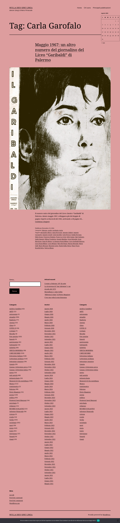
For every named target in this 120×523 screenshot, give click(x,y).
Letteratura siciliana (16, 359)
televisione (13, 434)
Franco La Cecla (61, 237)
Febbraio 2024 (49, 392)
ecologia (12, 331)
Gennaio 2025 (49, 362)
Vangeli (12, 436)
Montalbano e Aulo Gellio (53, 292)
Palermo (44, 230)
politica (12, 398)
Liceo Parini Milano (41, 244)
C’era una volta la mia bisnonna (55, 297)
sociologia (55, 230)
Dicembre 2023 (49, 398)
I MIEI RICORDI (14, 353)
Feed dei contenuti (15, 498)
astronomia (13, 314)
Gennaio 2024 (49, 395)
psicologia (12, 403)
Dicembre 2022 (49, 431)
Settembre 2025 (49, 339)
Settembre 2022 (49, 439)
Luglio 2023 (48, 411)
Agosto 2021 (48, 475)
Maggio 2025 (48, 350)
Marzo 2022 (48, 456)
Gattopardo (13, 345)
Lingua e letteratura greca (18, 367)
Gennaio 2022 (49, 461)
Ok (98, 520)
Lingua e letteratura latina (18, 370)
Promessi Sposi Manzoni (17, 400)
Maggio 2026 (48, 317)
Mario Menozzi (43, 246)
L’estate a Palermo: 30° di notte (55, 284)
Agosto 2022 (48, 442)
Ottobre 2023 (48, 403)
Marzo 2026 (48, 323)
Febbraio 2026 (49, 325)
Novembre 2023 (50, 400)
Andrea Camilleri (15, 309)
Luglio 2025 (48, 345)
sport (11, 425)
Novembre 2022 (50, 434)
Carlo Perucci (66, 235)
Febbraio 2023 (49, 425)
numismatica (14, 386)
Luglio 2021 (48, 478)
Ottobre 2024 (48, 370)
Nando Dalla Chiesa (65, 246)
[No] (118, 520)
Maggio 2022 (48, 450)
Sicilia (11, 420)
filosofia (12, 334)
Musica (11, 384)
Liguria (11, 364)
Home (79, 8)
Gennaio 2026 (49, 328)
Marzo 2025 (48, 356)
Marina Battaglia (73, 244)
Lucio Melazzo (52, 244)
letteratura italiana (16, 356)
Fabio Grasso (39, 237)
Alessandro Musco (46, 232)
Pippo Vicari (75, 246)
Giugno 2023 (48, 414)
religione (12, 406)
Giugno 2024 (48, 381)
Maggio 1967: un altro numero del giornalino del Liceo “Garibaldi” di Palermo (59, 52)
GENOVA (12, 348)
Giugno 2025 (48, 348)
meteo (11, 373)
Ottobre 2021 (48, 470)
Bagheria (12, 320)
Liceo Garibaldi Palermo (76, 241)
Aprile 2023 (48, 420)
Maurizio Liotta (53, 246)
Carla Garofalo (57, 235)
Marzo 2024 (48, 389)
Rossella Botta (39, 248)
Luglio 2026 (48, 312)
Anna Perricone (57, 232)
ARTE (11, 312)
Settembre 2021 (49, 473)
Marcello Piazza (62, 244)
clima (11, 325)
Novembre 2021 (50, 467)
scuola (50, 230)
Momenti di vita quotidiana (19, 381)
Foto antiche (13, 337)
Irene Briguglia (72, 239)
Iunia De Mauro (47, 241)
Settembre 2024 (49, 373)
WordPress (106, 515)
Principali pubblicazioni (102, 8)
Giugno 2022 (48, 448)
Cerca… (12, 280)
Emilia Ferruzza (76, 235)
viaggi (11, 439)
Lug (104, 43)
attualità (12, 317)
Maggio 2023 (48, 417)
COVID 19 (12, 328)
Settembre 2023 (49, 406)
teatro (11, 431)
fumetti (12, 339)
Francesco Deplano (49, 237)
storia (61, 230)
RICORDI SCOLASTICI (16, 409)
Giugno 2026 (48, 314)
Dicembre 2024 (49, 364)
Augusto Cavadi (47, 235)
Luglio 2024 (48, 378)
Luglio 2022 (48, 445)
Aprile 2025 (48, 353)
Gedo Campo (70, 237)
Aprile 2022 (48, 453)
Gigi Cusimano (79, 237)
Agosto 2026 (48, 309)
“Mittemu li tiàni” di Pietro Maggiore (57, 295)
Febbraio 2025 (49, 359)
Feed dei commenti (16, 501)
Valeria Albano (49, 248)
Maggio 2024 (48, 384)
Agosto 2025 (48, 342)
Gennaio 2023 (49, 428)
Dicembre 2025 (49, 331)
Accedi (11, 495)
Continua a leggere (42, 222)
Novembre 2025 (50, 334)
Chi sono (87, 8)
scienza (12, 414)
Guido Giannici (39, 239)
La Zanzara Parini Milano (60, 241)
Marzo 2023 (48, 423)
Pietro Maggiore (15, 392)
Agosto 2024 (48, 375)
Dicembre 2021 (49, 464)
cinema (12, 323)
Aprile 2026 (48, 320)
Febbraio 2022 (49, 459)
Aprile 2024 (48, 386)
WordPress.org (14, 503)
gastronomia (13, 342)
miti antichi (13, 375)
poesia (11, 395)
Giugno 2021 (48, 481)
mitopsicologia (14, 378)
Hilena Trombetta (50, 239)
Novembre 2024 (50, 367)
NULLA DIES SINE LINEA (20, 7)
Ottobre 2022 (48, 436)
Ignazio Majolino (62, 239)
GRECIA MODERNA (16, 350)
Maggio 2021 (48, 484)
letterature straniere (16, 362)
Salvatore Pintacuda (16, 411)
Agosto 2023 (48, 409)
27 (110, 35)
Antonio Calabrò (68, 232)
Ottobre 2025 (48, 337)
